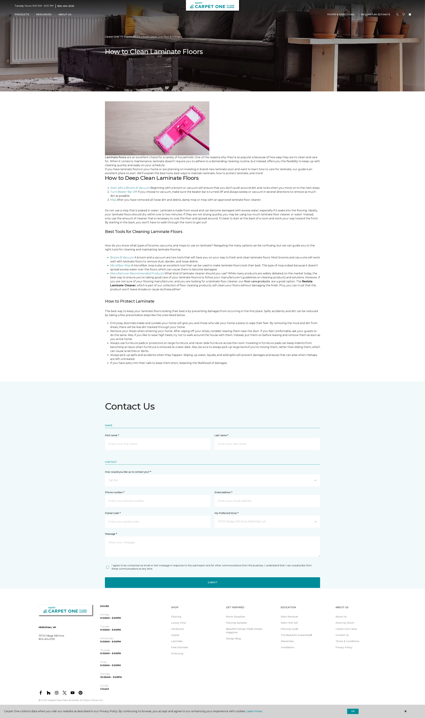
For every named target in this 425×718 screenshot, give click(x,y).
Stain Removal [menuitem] (289, 616)
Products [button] (22, 14)
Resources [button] (43, 14)
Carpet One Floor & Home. (63, 700)
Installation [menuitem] (287, 647)
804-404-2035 (65, 5)
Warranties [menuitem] (287, 641)
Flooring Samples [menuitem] (236, 622)
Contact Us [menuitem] (342, 635)
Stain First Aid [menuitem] (289, 622)
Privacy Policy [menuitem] (344, 647)
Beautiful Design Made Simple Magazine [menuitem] (244, 630)
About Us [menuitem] (341, 616)
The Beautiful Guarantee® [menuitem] (296, 635)
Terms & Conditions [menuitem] (347, 641)
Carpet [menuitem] (175, 635)
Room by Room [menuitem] (345, 622)
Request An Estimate (375, 14)
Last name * (221, 435)
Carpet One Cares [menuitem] (346, 628)
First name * (112, 435)
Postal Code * (112, 513)
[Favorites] (403, 14)
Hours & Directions (340, 14)
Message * (111, 534)
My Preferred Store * (226, 513)
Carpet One (112, 36)
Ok (353, 711)
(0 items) (410, 14)
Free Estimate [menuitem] (179, 647)
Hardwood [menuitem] (177, 628)
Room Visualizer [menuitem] (235, 616)
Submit (212, 582)
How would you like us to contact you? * (128, 472)
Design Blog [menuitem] (233, 638)
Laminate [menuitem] (176, 641)
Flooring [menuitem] (176, 616)
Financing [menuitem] (177, 653)
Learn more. (254, 711)
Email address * (223, 492)
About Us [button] (64, 14)
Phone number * (114, 492)
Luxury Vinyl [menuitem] (178, 622)
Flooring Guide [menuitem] (289, 628)
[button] (397, 14)
